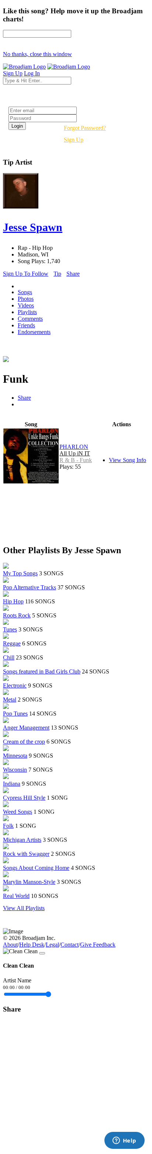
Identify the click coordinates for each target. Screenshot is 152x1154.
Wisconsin (15, 770)
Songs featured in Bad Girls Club (41, 671)
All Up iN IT (74, 453)
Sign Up (73, 140)
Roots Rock (17, 615)
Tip (57, 274)
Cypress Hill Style (24, 798)
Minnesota (15, 755)
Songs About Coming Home (36, 868)
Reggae (12, 643)
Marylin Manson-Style (29, 882)
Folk (8, 826)
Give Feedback (97, 944)
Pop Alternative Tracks (29, 587)
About (10, 944)
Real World (16, 896)
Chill (8, 657)
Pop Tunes (15, 713)
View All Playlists (24, 908)
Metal (9, 699)
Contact (70, 944)
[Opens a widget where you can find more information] (124, 1141)
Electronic (15, 685)
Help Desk (31, 944)
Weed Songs (17, 812)
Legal (52, 944)
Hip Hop (13, 601)
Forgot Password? (85, 128)
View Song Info (127, 460)
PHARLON (73, 447)
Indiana (11, 784)
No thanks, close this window (37, 54)
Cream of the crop (24, 741)
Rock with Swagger (26, 854)
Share (73, 274)
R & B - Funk (75, 460)
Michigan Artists (22, 840)
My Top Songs (20, 573)
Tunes (10, 629)
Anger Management (26, 727)
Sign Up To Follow (25, 274)
